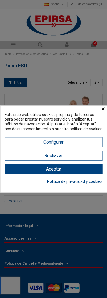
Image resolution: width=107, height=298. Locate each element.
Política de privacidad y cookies (74, 181)
